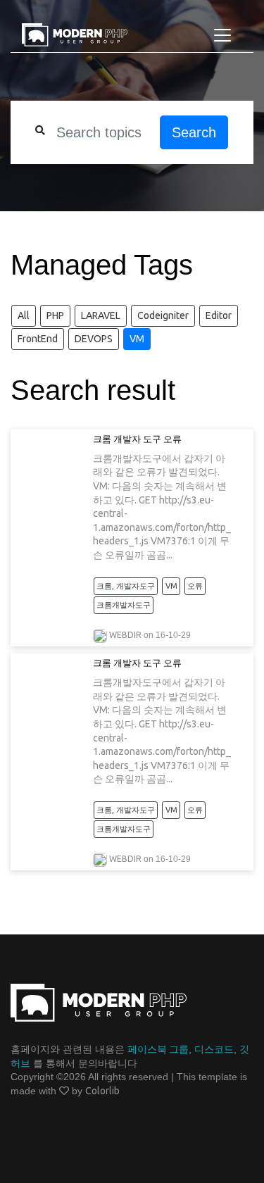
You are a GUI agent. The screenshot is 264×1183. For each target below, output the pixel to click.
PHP (55, 315)
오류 (195, 586)
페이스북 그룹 (158, 1049)
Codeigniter (163, 315)
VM (137, 338)
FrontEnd (38, 338)
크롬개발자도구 (123, 605)
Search (194, 132)
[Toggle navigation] (222, 35)
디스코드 (214, 1049)
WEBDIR (125, 634)
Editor (219, 315)
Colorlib (102, 1090)
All (24, 315)
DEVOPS (94, 338)
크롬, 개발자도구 (125, 586)
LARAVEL (100, 315)
